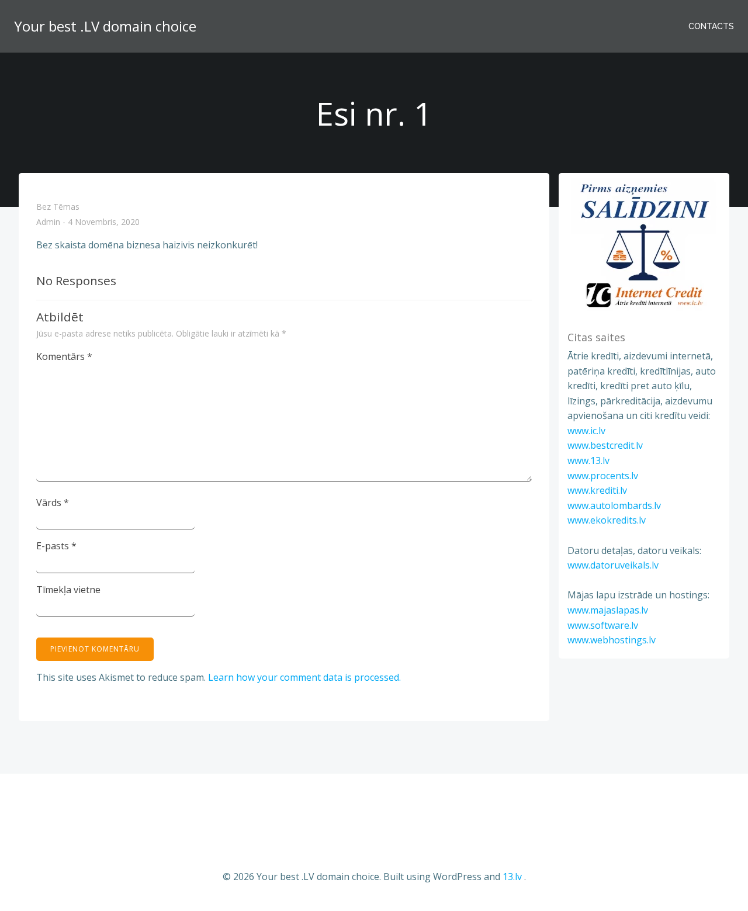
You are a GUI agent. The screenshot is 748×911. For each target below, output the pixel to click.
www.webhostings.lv (611, 639)
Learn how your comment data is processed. (304, 677)
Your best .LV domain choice (105, 26)
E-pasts (56, 545)
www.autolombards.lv (614, 505)
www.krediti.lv (597, 490)
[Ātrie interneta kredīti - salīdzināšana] (644, 244)
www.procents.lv (602, 475)
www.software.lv (602, 625)
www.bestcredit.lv (605, 445)
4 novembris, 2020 (104, 222)
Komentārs (64, 356)
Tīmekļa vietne (68, 589)
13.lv (512, 876)
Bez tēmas (57, 206)
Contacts (711, 26)
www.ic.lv (586, 430)
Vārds (52, 502)
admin (48, 222)
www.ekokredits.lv (606, 520)
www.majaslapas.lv (607, 610)
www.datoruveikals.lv (613, 565)
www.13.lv (588, 460)
